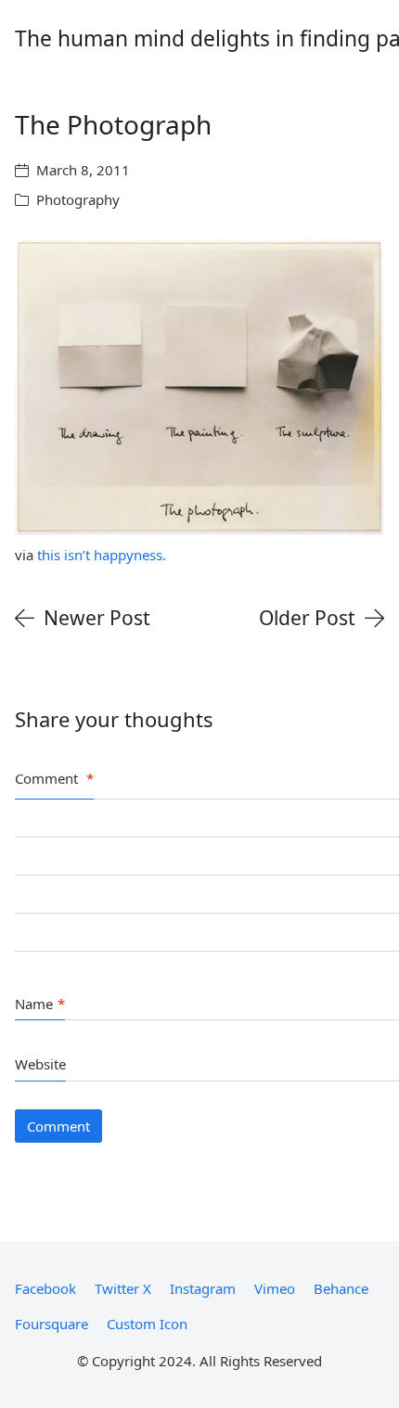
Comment (54, 778)
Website (40, 1064)
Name (40, 1003)
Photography (78, 199)
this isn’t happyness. (101, 554)
